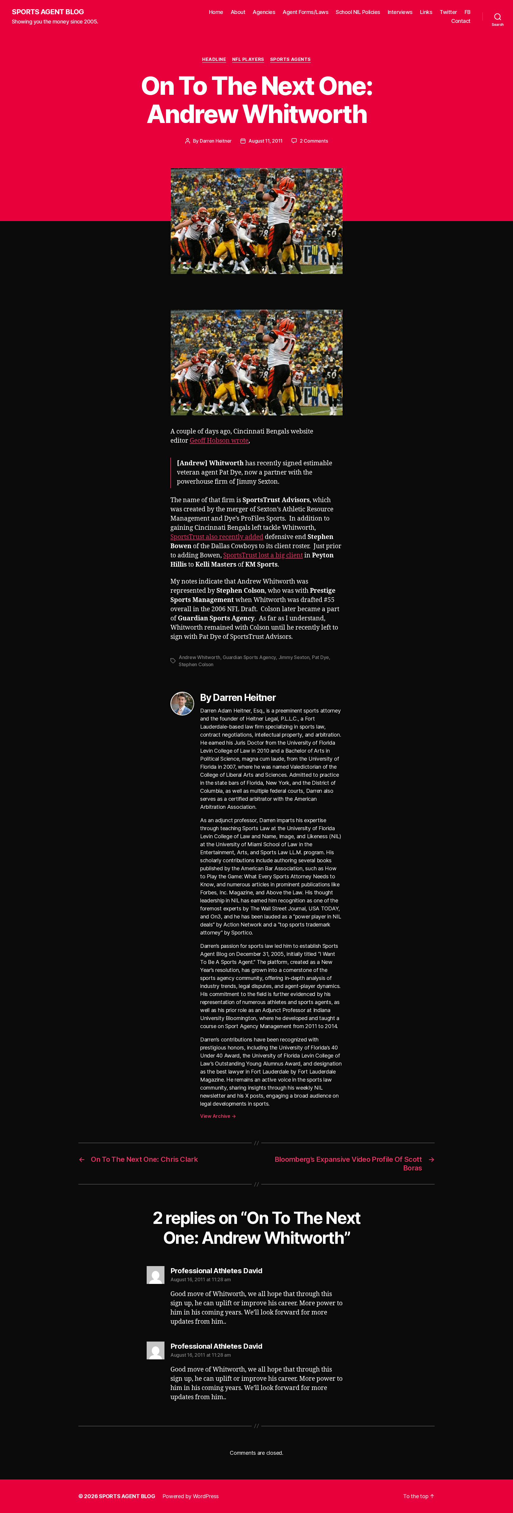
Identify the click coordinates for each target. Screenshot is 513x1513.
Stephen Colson (196, 664)
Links (426, 12)
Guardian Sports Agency (249, 657)
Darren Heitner (216, 141)
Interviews (400, 12)
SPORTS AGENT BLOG (48, 11)
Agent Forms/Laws (305, 12)
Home (216, 12)
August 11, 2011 (265, 141)
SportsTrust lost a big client (263, 555)
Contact (461, 21)
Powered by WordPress (190, 1496)
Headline (214, 59)
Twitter (448, 12)
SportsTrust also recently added (216, 537)
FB (468, 12)
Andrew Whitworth (199, 657)
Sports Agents (290, 59)
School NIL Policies (358, 12)
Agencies (264, 12)
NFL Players (248, 59)
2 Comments (314, 141)
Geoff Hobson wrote (219, 441)
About (238, 12)
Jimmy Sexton (294, 657)
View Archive (218, 1116)
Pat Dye (320, 657)
